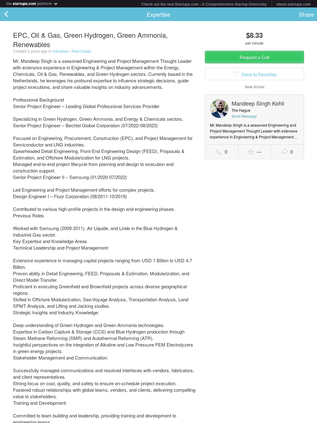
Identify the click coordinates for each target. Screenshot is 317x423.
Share (306, 14)
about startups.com (293, 4)
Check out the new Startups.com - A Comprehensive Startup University (204, 4)
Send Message (244, 116)
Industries (60, 51)
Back (12, 14)
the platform (29, 3)
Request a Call (254, 57)
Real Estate (81, 51)
